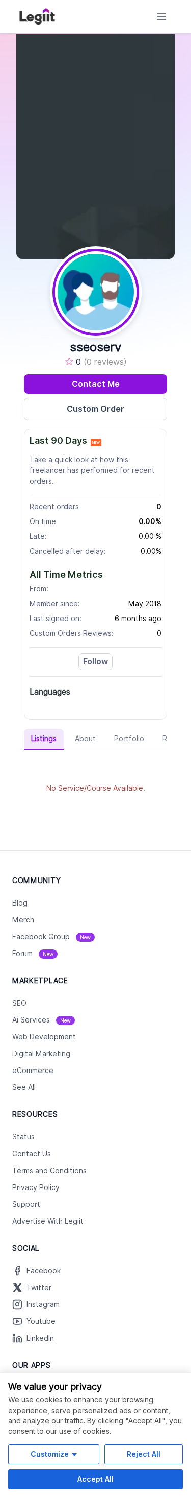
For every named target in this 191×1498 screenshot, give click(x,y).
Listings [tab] (44, 738)
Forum (32, 953)
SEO (19, 1003)
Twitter (38, 1287)
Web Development (44, 1037)
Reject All (143, 1453)
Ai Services (41, 1020)
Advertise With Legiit (48, 1221)
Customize (50, 1453)
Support (26, 1204)
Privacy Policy (36, 1187)
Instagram (43, 1304)
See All (24, 1087)
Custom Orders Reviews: (72, 633)
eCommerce (32, 1070)
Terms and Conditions (49, 1171)
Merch (23, 920)
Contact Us (31, 1154)
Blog (20, 903)
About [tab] (85, 738)
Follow (95, 662)
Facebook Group (51, 937)
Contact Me (96, 384)
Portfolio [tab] (129, 738)
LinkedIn (40, 1338)
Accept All (95, 1479)
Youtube (41, 1321)
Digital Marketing (41, 1054)
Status (23, 1137)
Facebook (43, 1271)
